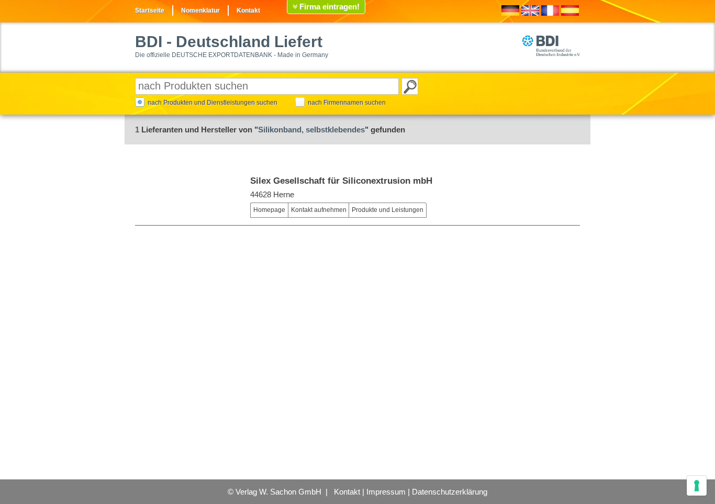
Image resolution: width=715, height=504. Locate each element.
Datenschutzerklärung (449, 491)
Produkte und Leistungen (387, 210)
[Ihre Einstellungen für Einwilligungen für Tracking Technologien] (697, 486)
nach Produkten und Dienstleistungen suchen (212, 102)
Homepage (269, 210)
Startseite (149, 10)
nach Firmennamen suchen (347, 102)
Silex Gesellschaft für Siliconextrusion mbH (341, 181)
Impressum (386, 491)
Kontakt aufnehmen (319, 210)
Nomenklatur (200, 10)
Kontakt (248, 10)
